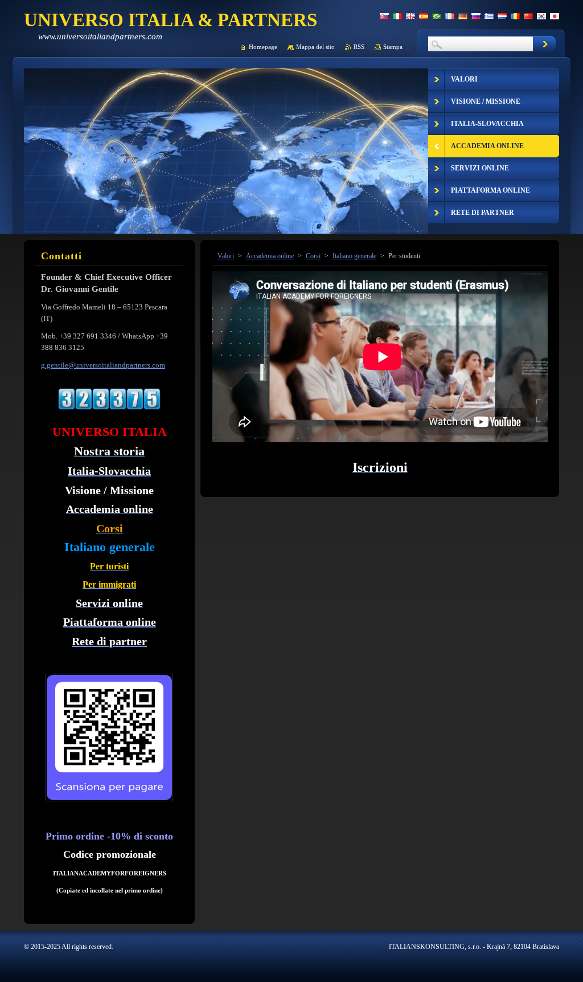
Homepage (263, 46)
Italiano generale (354, 255)
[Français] (449, 16)
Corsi (313, 255)
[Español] (423, 16)
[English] (410, 16)
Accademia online (270, 255)
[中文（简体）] (528, 16)
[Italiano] (397, 16)
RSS (359, 46)
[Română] (515, 16)
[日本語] (554, 16)
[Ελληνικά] (489, 16)
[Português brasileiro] (436, 16)
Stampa (393, 46)
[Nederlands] (502, 16)
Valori (225, 255)
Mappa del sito (315, 46)
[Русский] (476, 16)
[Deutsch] (462, 16)
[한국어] (541, 16)
